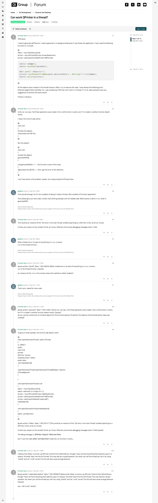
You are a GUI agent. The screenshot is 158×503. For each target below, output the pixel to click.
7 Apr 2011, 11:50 (34, 285)
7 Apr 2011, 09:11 (38, 219)
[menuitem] (155, 2)
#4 (113, 219)
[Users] (3, 20)
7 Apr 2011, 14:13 (38, 329)
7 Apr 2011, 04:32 (34, 191)
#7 (113, 285)
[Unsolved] (3, 37)
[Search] (3, 28)
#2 (113, 109)
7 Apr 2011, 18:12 (38, 471)
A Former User (22, 35)
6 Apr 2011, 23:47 (38, 109)
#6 (113, 263)
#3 (113, 191)
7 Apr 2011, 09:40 (34, 239)
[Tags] (3, 11)
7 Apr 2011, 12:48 (38, 307)
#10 (113, 451)
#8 (113, 307)
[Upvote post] (104, 102)
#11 (113, 471)
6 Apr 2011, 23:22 (38, 35)
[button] (3, 500)
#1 (113, 35)
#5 (113, 239)
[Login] (155, 2)
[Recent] (3, 7)
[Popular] (3, 15)
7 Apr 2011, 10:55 (38, 263)
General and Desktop (19, 22)
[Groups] (3, 24)
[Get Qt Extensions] (3, 32)
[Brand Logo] (29, 5)
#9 (113, 329)
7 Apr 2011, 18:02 (38, 451)
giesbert (20, 191)
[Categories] (3, 2)
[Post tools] (112, 102)
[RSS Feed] (30, 29)
